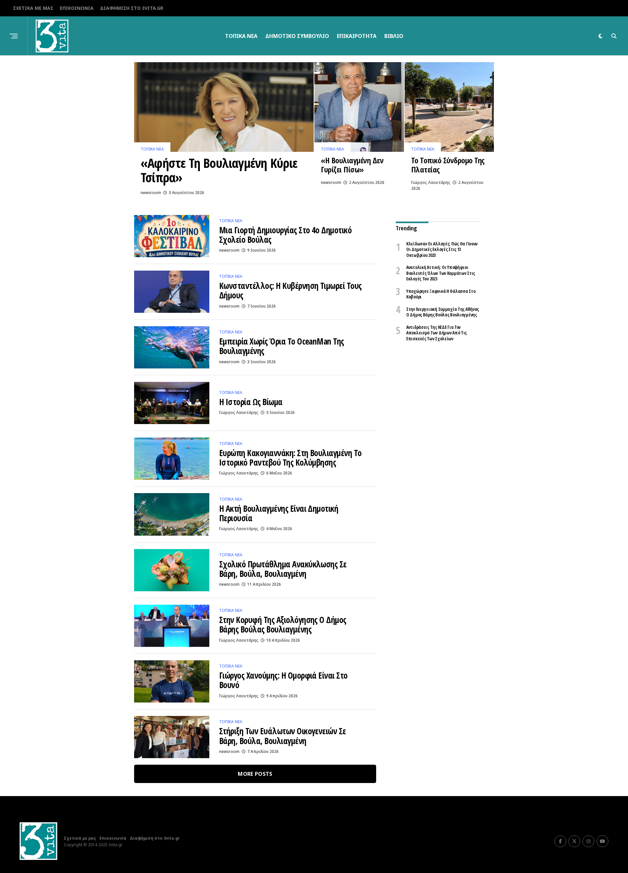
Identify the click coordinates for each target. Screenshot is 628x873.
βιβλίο (393, 36)
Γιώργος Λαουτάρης (430, 182)
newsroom (151, 192)
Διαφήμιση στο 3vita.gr (131, 8)
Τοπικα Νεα (241, 36)
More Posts (255, 773)
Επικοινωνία (77, 8)
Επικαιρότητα (356, 36)
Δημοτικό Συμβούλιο (297, 36)
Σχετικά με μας (33, 8)
